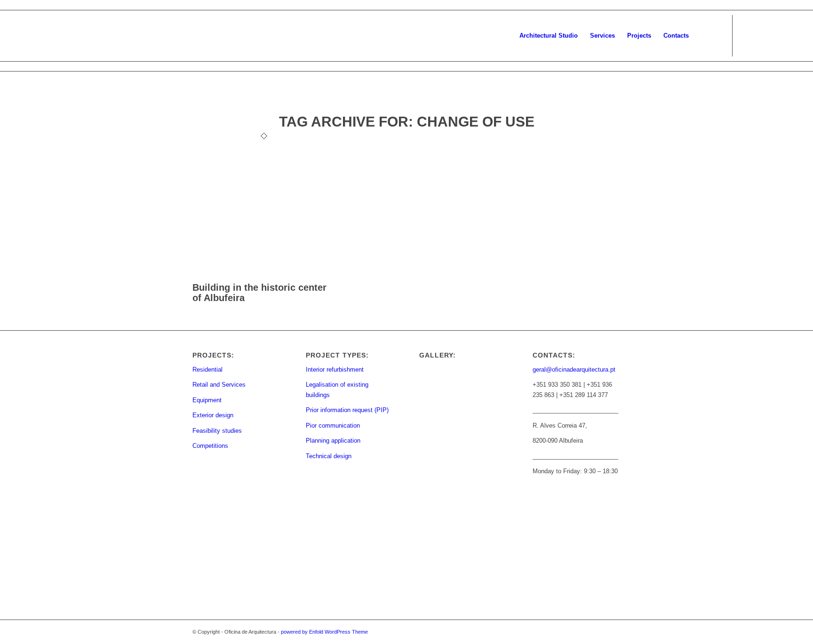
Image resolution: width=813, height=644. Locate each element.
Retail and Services (219, 384)
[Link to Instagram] (761, 35)
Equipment (207, 400)
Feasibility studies (217, 430)
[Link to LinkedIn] (789, 35)
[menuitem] (548, 35)
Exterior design (212, 415)
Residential (207, 369)
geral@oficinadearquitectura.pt (574, 369)
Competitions (210, 445)
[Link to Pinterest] (775, 35)
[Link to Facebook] (747, 35)
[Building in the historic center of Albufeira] (263, 276)
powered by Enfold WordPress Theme (324, 632)
